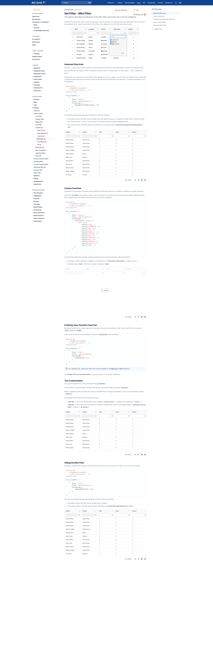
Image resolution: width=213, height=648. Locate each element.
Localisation (101, 383)
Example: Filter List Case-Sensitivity (78, 374)
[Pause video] (105, 43)
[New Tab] (138, 180)
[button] (76, 2)
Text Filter (75, 195)
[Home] (38, 2)
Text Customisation (159, 22)
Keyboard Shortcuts (159, 13)
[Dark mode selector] (176, 2)
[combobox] (139, 10)
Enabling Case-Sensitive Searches (164, 19)
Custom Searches (159, 16)
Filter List (114, 369)
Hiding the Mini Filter (159, 25)
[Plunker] (145, 180)
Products (110, 2)
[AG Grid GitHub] (180, 2)
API (121, 369)
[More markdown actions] (130, 10)
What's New (36, 9)
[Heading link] (85, 64)
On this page (156, 9)
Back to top (158, 29)
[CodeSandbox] (141, 180)
